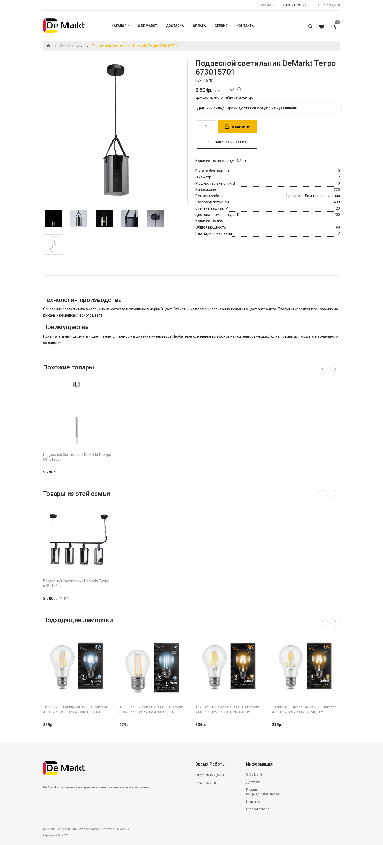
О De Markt (254, 774)
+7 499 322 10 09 (207, 783)
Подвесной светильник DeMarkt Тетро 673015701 (135, 46)
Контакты (253, 802)
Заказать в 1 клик (230, 142)
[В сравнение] (240, 89)
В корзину (241, 127)
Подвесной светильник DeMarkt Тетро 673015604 (76, 583)
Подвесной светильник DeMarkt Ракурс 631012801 (77, 457)
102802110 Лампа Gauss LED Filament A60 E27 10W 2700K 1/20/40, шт (227, 709)
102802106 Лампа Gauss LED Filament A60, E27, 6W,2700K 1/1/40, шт (304, 709)
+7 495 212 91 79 (293, 5)
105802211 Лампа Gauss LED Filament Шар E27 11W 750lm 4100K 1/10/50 (151, 709)
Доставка (253, 782)
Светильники (71, 46)
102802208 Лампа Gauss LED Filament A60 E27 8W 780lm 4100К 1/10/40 (75, 709)
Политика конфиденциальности (262, 792)
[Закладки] (321, 27)
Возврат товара (257, 809)
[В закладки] (233, 89)
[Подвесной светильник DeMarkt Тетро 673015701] (115, 131)
